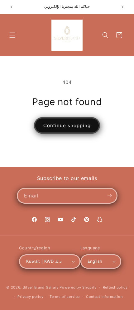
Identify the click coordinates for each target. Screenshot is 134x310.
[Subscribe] (110, 196)
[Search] (105, 35)
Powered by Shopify (78, 287)
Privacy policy (30, 296)
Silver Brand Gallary (41, 287)
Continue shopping (67, 125)
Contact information (104, 296)
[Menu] (12, 35)
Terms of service (65, 296)
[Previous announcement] (11, 7)
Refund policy (115, 287)
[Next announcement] (122, 7)
